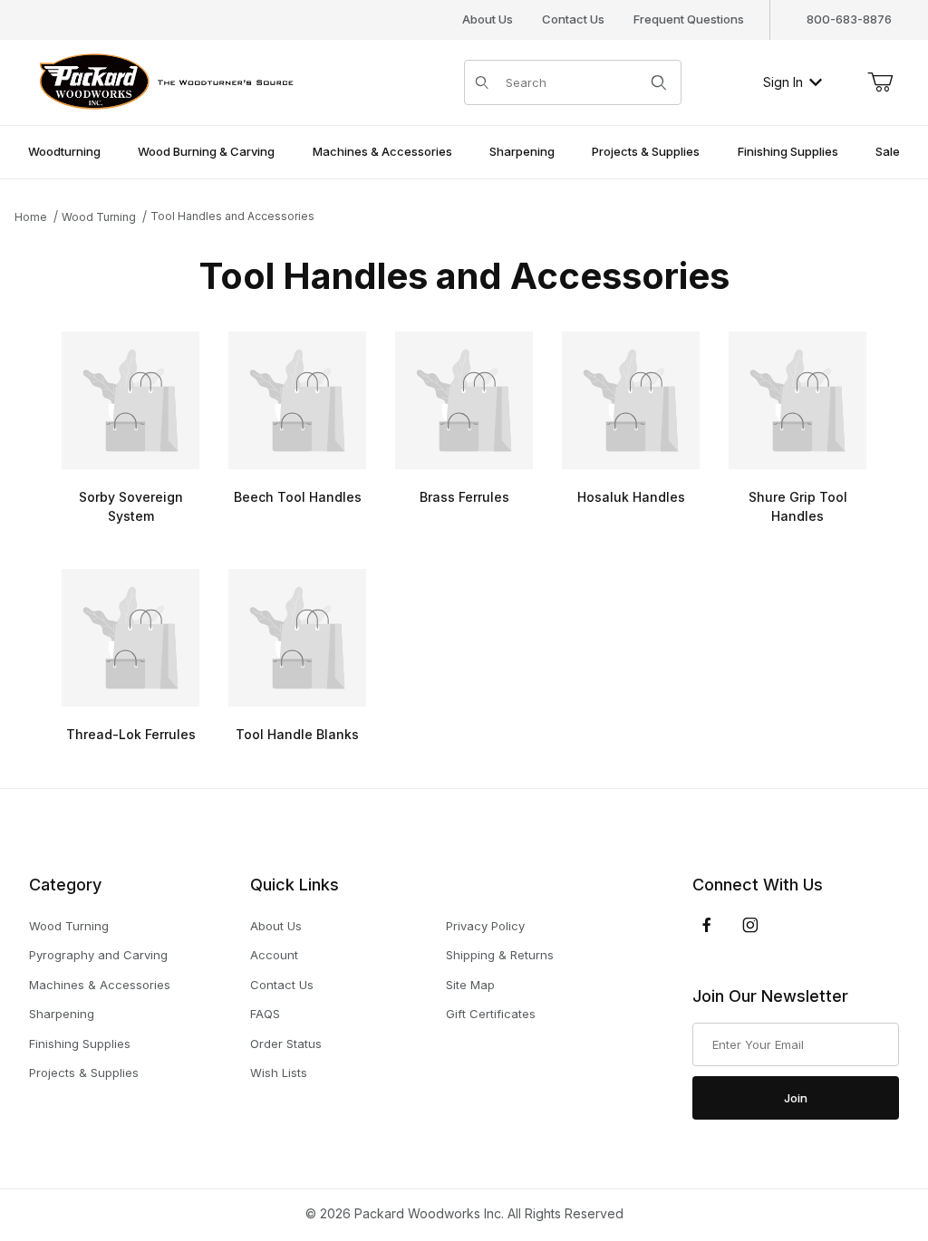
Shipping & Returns (500, 955)
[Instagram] (750, 924)
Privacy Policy (485, 926)
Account (274, 955)
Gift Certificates (491, 1013)
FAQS (265, 1013)
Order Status (286, 1043)
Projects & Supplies (84, 1072)
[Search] (659, 82)
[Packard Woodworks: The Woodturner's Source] (163, 80)
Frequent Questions (688, 19)
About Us (487, 19)
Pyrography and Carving (98, 955)
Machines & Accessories (99, 984)
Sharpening (61, 1013)
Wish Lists (278, 1072)
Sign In (783, 82)
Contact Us (573, 19)
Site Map (470, 984)
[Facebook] (706, 924)
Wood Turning (69, 926)
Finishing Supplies (79, 1043)
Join (795, 1098)
